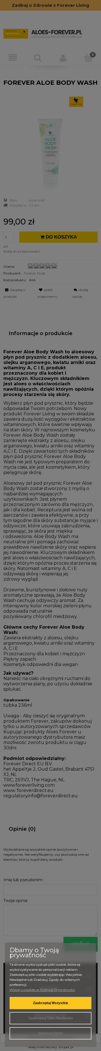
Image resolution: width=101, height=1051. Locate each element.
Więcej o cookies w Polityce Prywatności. (42, 990)
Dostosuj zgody (50, 1033)
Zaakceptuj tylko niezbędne (50, 1018)
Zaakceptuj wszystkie (50, 1003)
